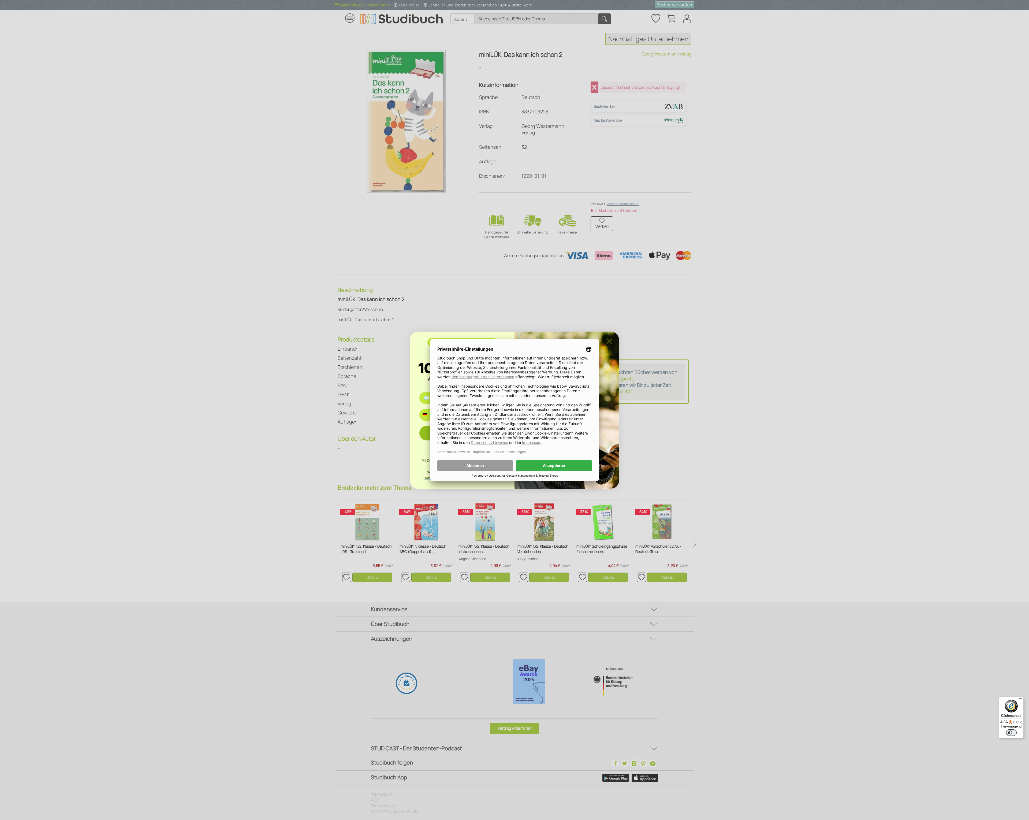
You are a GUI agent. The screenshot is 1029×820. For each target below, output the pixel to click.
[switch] (1011, 732)
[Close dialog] (609, 341)
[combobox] (429, 415)
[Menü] (1020, 700)
